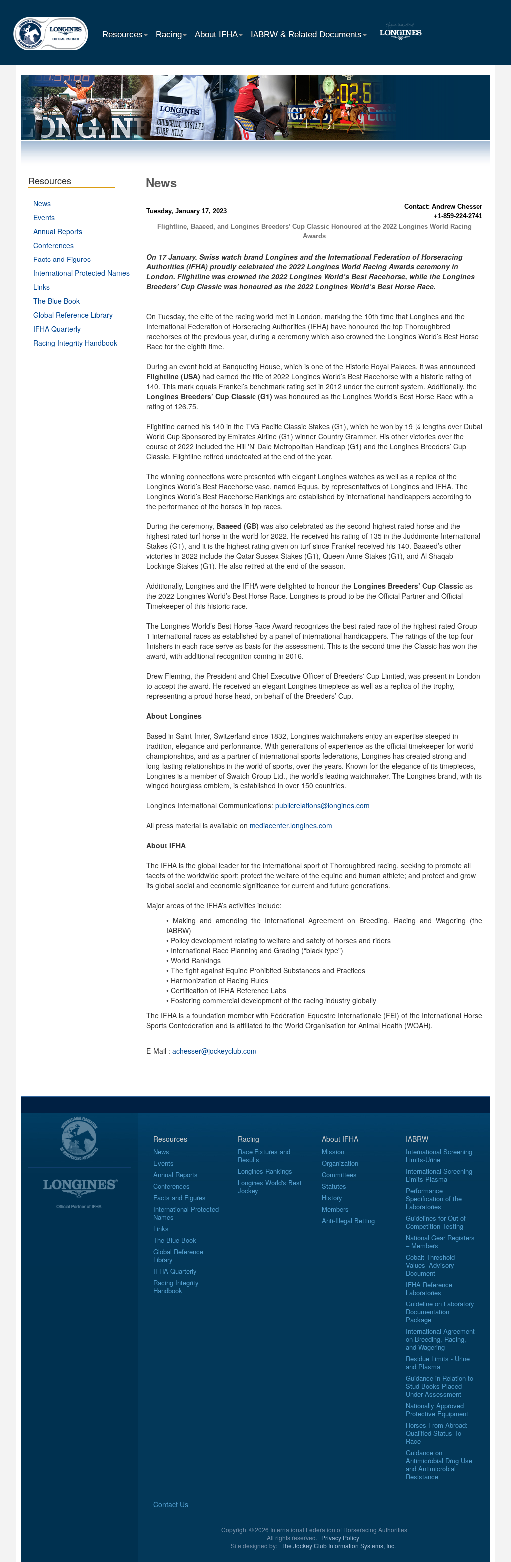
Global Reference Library (73, 315)
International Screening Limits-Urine (439, 1155)
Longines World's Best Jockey (270, 1186)
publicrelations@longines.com (322, 805)
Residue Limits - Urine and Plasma (438, 1362)
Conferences (53, 245)
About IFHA (216, 34)
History (332, 1197)
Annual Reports (57, 231)
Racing (169, 34)
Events (44, 217)
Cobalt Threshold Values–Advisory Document (430, 1265)
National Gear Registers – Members (440, 1241)
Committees (339, 1174)
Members (335, 1209)
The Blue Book (56, 301)
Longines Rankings (265, 1171)
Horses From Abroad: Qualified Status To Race (437, 1433)
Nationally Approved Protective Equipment (437, 1409)
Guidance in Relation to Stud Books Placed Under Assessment (439, 1386)
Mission (333, 1151)
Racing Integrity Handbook (75, 343)
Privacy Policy (340, 1537)
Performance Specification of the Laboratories (434, 1198)
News (42, 203)
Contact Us (170, 1504)
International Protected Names (81, 273)
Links (41, 287)
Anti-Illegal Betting (348, 1220)
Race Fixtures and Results (264, 1155)
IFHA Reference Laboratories (429, 1288)
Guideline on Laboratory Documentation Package (440, 1311)
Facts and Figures (62, 259)
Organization (340, 1163)
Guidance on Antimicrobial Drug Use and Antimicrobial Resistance (439, 1464)
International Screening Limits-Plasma (439, 1175)
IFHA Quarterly (57, 329)
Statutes (334, 1186)
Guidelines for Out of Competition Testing (436, 1222)
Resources (122, 34)
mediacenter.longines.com (291, 825)
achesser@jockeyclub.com (214, 1051)
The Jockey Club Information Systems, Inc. (338, 1545)
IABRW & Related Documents (306, 34)
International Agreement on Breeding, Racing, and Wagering (440, 1339)
